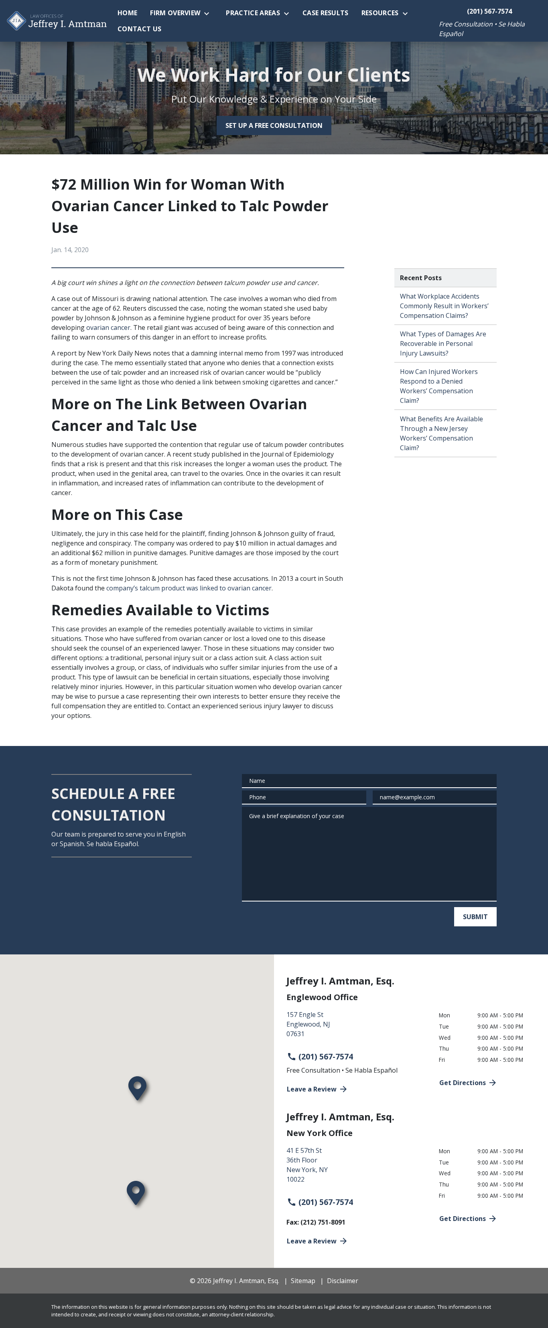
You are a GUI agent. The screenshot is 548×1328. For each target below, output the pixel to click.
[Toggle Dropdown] (209, 13)
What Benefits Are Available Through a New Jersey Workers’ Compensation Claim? (441, 433)
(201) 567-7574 (325, 1056)
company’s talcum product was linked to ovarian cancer (189, 588)
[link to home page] (56, 21)
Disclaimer (342, 1280)
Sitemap (303, 1280)
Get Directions (462, 1082)
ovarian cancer (108, 327)
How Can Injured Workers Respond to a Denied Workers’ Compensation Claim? (439, 386)
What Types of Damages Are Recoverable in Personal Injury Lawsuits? (443, 343)
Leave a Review (312, 1089)
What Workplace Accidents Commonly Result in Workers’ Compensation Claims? (444, 306)
